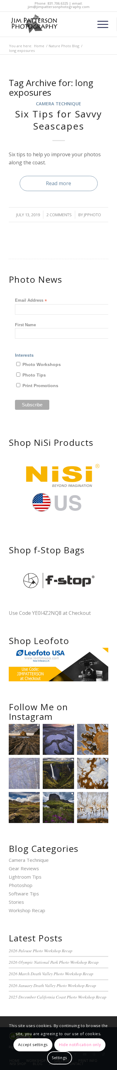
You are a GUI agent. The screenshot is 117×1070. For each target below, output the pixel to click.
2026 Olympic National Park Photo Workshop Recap (54, 962)
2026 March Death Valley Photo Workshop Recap (51, 973)
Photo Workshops (41, 364)
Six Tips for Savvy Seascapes (58, 119)
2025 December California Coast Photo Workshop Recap (57, 997)
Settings (59, 1057)
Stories (16, 902)
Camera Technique (58, 104)
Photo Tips (34, 375)
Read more (58, 183)
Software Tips (24, 893)
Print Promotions (40, 385)
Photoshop (20, 885)
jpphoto (92, 214)
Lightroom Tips (25, 877)
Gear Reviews (24, 868)
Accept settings (33, 1044)
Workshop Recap (27, 910)
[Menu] (99, 24)
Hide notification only (80, 1044)
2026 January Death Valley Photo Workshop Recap (52, 985)
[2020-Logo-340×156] (48, 24)
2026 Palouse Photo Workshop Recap (40, 950)
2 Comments (59, 214)
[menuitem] (99, 24)
